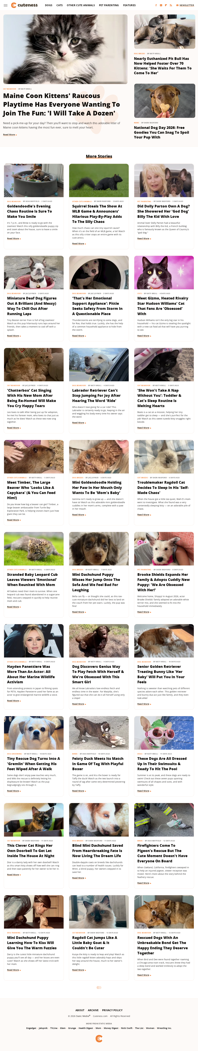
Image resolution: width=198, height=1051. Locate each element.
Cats (59, 5)
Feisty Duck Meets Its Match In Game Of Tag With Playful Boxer (97, 763)
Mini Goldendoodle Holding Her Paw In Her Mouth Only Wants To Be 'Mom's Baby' (97, 487)
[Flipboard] (166, 5)
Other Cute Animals (81, 5)
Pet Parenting (109, 5)
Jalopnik (43, 1028)
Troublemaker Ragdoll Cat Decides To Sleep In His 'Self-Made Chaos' (163, 487)
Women (150, 1028)
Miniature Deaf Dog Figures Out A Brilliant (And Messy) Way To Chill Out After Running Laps (32, 306)
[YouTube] (161, 5)
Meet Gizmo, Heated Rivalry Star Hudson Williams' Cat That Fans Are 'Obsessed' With (162, 306)
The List (139, 1028)
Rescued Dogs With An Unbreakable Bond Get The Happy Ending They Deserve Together (162, 945)
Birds (74, 754)
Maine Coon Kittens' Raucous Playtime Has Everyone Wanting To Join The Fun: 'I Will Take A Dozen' (61, 104)
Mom (98, 1028)
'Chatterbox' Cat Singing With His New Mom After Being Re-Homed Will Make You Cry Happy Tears (31, 398)
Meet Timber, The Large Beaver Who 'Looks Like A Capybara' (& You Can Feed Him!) (31, 490)
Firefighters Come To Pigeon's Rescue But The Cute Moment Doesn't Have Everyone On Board (162, 853)
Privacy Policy (112, 1010)
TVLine (53, 1028)
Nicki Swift (126, 1028)
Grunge (72, 1028)
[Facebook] (156, 5)
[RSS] (171, 5)
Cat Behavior (9, 89)
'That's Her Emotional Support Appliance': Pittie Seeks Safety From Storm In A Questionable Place (97, 306)
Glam (63, 1028)
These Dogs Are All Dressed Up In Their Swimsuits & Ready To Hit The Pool (162, 763)
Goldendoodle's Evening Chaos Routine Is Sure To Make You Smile (29, 211)
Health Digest (86, 1028)
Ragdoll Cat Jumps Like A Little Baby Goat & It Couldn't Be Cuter (94, 942)
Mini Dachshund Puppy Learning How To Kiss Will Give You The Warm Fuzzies (32, 942)
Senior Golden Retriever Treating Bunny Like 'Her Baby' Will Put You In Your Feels (161, 674)
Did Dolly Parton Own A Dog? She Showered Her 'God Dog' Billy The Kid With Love (163, 211)
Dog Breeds (139, 53)
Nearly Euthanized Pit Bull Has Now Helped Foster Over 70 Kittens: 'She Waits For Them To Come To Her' (163, 65)
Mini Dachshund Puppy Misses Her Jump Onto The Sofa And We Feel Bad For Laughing (96, 582)
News (136, 122)
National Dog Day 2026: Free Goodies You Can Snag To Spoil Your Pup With (161, 132)
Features (129, 5)
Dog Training (14, 933)
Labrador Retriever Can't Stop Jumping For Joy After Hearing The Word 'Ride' (96, 395)
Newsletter (187, 5)
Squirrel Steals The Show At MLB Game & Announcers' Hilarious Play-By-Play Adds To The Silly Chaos (97, 214)
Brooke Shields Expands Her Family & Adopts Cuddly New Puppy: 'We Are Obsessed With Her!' (163, 582)
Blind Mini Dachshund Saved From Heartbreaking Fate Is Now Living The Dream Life (97, 850)
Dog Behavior (14, 201)
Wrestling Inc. (164, 1028)
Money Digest (111, 1028)
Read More (9, 134)
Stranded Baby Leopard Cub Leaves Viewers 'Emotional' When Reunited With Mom (32, 579)
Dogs (48, 5)
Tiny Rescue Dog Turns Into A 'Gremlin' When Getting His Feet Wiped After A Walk (33, 763)
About (79, 1010)
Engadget (31, 1028)
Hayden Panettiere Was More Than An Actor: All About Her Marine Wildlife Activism (31, 674)
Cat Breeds (142, 477)
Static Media (82, 1016)
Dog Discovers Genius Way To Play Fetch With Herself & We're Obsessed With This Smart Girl (98, 674)
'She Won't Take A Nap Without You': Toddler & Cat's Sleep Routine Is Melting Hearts (159, 398)
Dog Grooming (14, 754)
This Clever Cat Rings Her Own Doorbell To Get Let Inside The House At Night (30, 850)
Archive (93, 1010)
